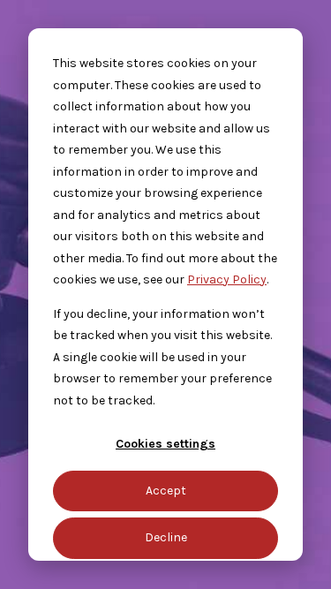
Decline (166, 537)
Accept (166, 490)
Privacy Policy (227, 279)
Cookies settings (165, 443)
